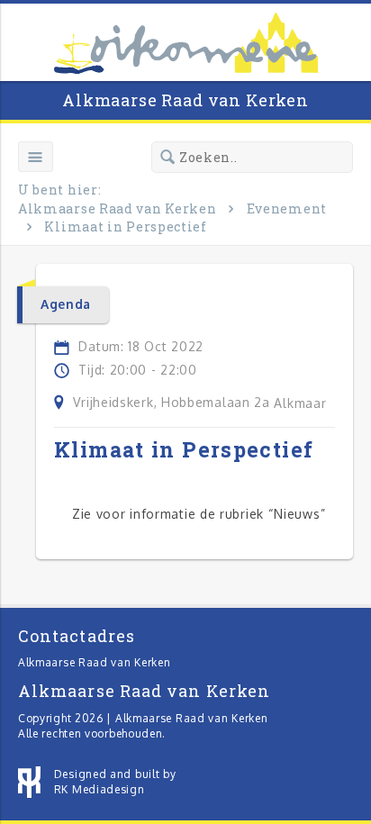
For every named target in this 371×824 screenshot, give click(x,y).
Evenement (287, 208)
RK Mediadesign (99, 789)
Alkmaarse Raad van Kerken (185, 100)
